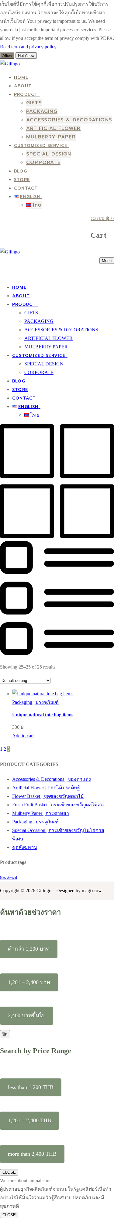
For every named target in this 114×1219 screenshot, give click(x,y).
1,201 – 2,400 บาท (29, 982)
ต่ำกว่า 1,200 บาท (29, 949)
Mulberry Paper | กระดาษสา (40, 813)
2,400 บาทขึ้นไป (26, 1015)
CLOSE (9, 1172)
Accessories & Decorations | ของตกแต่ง (51, 779)
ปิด (5, 1034)
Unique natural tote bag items (42, 714)
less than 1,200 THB (31, 1087)
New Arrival (8, 877)
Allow (7, 55)
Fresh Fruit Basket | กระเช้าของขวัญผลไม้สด (58, 804)
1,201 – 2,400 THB (29, 1120)
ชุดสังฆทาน (24, 847)
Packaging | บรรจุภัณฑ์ (35, 702)
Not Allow (26, 55)
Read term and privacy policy (28, 46)
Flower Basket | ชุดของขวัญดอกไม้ (48, 796)
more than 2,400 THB (32, 1154)
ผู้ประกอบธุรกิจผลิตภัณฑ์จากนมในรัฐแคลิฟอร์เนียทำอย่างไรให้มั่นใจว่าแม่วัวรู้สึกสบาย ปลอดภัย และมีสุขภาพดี (55, 1197)
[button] (23, 735)
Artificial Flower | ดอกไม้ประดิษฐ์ (46, 787)
